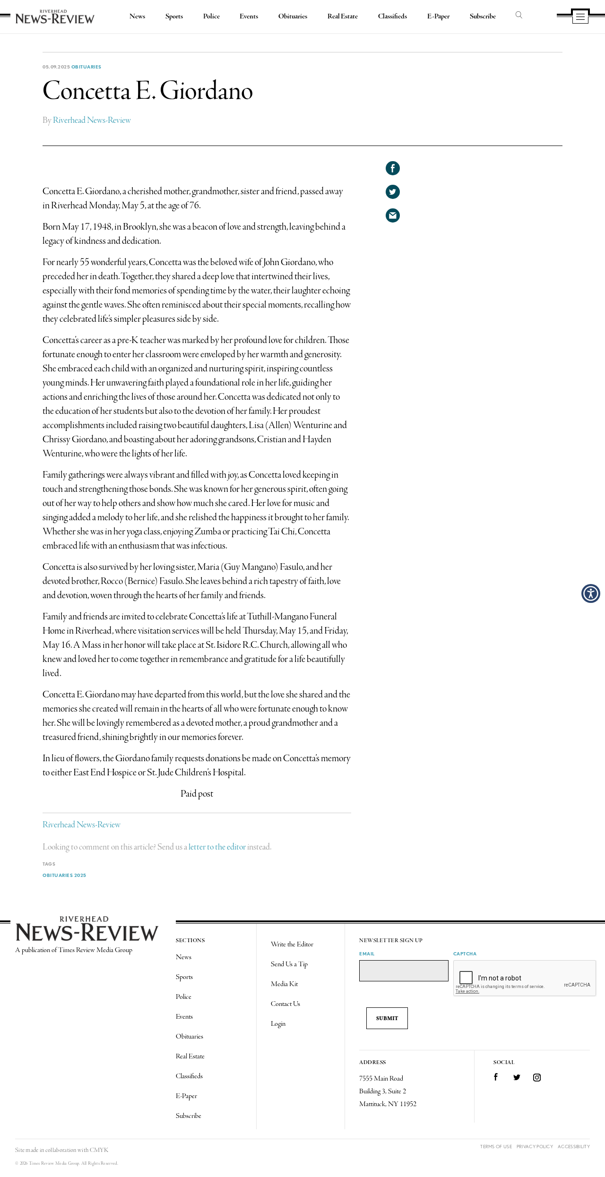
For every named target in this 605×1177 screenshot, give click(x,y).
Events (249, 16)
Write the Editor (292, 944)
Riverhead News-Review (92, 120)
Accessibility (574, 1146)
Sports (174, 16)
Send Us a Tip (289, 964)
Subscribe (483, 16)
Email (367, 953)
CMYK (99, 1150)
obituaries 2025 (64, 875)
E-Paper (438, 16)
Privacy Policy (535, 1146)
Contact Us (285, 1004)
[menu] (580, 17)
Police (211, 16)
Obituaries (292, 16)
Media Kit (284, 984)
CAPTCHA (465, 953)
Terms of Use (496, 1146)
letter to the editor (217, 847)
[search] (519, 15)
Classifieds (392, 16)
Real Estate (343, 16)
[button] (590, 593)
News (137, 16)
